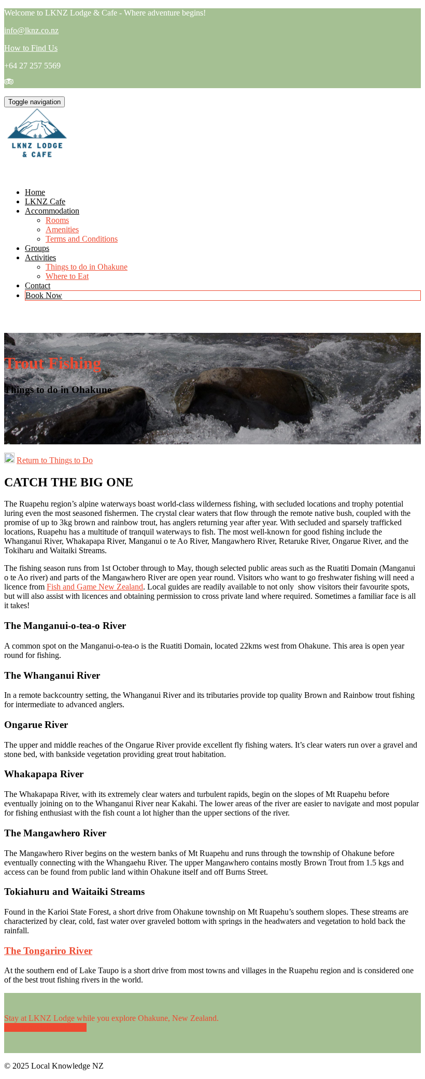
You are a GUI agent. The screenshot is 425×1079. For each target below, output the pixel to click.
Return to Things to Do (55, 460)
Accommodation (52, 210)
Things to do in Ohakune (87, 266)
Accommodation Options (45, 1027)
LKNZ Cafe (45, 201)
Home (35, 192)
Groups (37, 248)
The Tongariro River (48, 950)
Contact (37, 285)
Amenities (62, 229)
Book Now (43, 295)
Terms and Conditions (82, 238)
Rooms (57, 220)
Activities (40, 257)
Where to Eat (67, 276)
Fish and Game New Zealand (95, 586)
